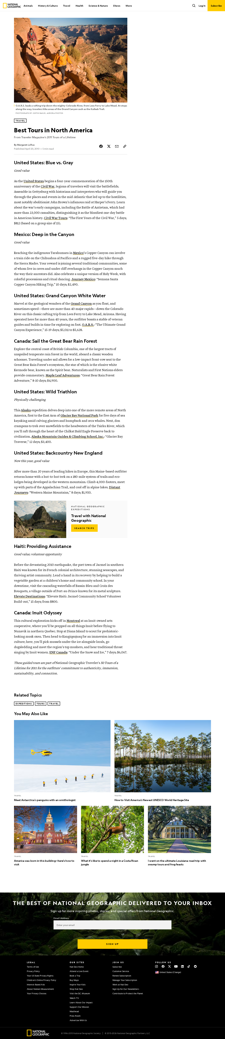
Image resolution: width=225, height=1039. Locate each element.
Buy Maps (74, 980)
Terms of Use (33, 966)
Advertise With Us (78, 1020)
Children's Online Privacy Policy (41, 980)
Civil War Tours (55, 218)
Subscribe (117, 966)
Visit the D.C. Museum (80, 993)
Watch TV (74, 998)
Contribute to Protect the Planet (127, 993)
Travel (66, 5)
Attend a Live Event (79, 971)
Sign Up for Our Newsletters (125, 989)
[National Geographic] (12, 5)
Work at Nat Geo (120, 984)
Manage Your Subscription (124, 980)
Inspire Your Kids (77, 984)
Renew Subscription (121, 975)
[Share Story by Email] (116, 146)
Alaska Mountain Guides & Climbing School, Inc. (67, 436)
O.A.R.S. (88, 324)
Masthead (74, 1011)
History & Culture (47, 5)
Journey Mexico (83, 279)
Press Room (75, 1015)
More (129, 5)
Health (79, 5)
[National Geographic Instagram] (157, 966)
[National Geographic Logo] (38, 1035)
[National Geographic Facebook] (163, 966)
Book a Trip (75, 975)
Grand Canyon (81, 303)
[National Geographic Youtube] (176, 966)
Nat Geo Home (77, 966)
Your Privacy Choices (36, 993)
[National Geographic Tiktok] (189, 966)
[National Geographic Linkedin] (182, 966)
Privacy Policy (33, 971)
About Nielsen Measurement (40, 989)
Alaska (26, 410)
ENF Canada (58, 652)
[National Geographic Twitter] (169, 966)
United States (34, 181)
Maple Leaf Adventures (63, 375)
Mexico (78, 253)
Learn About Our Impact (81, 1002)
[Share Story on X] (109, 146)
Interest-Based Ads (36, 984)
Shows (116, 5)
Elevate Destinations (29, 596)
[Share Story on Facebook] (101, 146)
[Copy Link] (124, 146)
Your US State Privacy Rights (40, 975)
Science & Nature (98, 5)
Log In (202, 5)
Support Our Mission (79, 1007)
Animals (28, 5)
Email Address (61, 918)
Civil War (47, 186)
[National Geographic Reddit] (195, 966)
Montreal (73, 620)
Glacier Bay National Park (79, 415)
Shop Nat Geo (76, 989)
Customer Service (120, 971)
